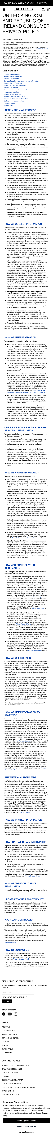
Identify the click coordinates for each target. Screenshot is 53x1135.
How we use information (12, 79)
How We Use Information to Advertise (25, 538)
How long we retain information (14, 96)
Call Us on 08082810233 (12, 1069)
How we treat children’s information (16, 99)
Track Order (8, 1091)
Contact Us (7, 1076)
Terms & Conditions (10, 1038)
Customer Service (10, 1073)
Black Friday (7, 1049)
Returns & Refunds (10, 1095)
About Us (6, 1027)
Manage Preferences (26, 1132)
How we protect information (13, 94)
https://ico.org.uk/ (38, 608)
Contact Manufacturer (12, 1080)
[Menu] (4, 9)
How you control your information (15, 85)
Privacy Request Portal (40, 597)
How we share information (13, 83)
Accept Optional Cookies (26, 1121)
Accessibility (8, 1053)
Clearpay (6, 1042)
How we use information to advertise (16, 90)
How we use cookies (11, 88)
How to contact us (10, 105)
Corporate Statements (12, 1084)
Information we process (12, 74)
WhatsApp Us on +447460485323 (15, 1065)
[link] (48, 9)
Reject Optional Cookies (26, 1126)
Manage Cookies (9, 1034)
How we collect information (13, 76)
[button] (4, 9)
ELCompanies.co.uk (41, 49)
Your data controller (10, 103)
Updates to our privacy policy (14, 101)
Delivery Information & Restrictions (18, 1087)
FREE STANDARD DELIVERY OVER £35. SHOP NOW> (25, 3)
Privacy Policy (8, 1031)
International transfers (11, 92)
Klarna (5, 1045)
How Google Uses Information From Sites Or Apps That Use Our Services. (26, 391)
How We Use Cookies (34, 650)
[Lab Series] (23, 9)
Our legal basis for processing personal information (21, 81)
